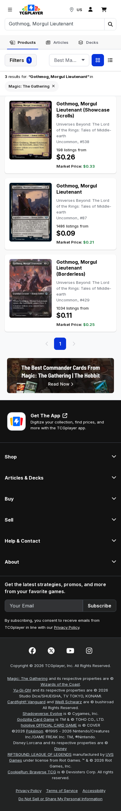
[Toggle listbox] (83, 60)
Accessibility (94, 790)
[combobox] (69, 60)
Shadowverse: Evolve (42, 713)
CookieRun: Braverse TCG (32, 772)
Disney (60, 748)
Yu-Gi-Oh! (22, 690)
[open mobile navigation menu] (10, 9)
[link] (31, 10)
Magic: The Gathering (27, 678)
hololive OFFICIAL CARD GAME (49, 725)
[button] (110, 24)
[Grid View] (98, 60)
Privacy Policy (66, 627)
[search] (55, 23)
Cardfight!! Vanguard (26, 701)
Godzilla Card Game (35, 719)
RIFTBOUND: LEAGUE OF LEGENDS (40, 754)
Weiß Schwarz (68, 701)
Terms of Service (62, 790)
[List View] (110, 60)
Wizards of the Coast (60, 684)
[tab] (22, 42)
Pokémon (34, 731)
